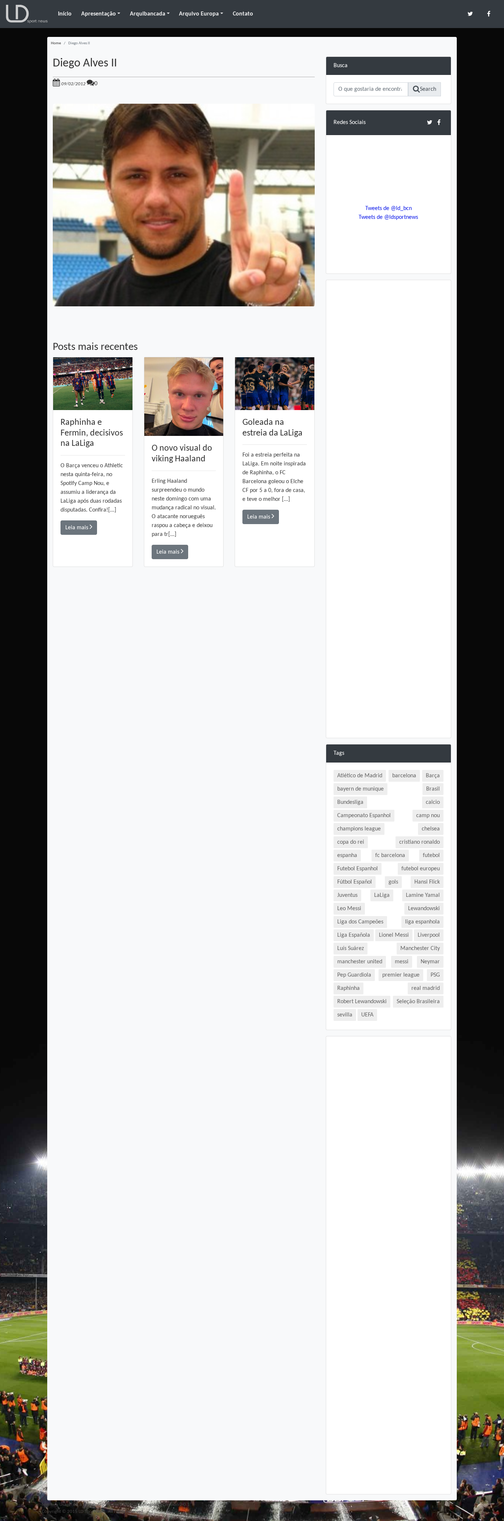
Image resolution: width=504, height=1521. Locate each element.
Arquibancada (147, 14)
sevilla (344, 1015)
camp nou (428, 816)
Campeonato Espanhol (364, 816)
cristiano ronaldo (419, 842)
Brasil (433, 789)
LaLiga (382, 895)
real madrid (425, 988)
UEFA (367, 1015)
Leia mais (77, 528)
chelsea (431, 829)
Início (65, 14)
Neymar (430, 962)
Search (428, 89)
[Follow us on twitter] (470, 13)
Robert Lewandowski (362, 1002)
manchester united (359, 962)
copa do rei (350, 842)
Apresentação (98, 14)
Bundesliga (350, 802)
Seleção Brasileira (418, 1002)
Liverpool (429, 935)
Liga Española (353, 935)
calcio (433, 802)
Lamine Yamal (423, 895)
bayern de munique (360, 789)
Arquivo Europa (199, 14)
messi (401, 962)
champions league (359, 829)
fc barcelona (390, 855)
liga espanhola (422, 922)
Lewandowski (424, 909)
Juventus (347, 895)
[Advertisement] (184, 671)
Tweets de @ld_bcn (388, 208)
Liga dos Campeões (360, 922)
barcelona (404, 776)
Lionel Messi (394, 935)
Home (56, 43)
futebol (431, 855)
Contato (243, 14)
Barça (433, 776)
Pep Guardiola (354, 975)
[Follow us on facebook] (488, 13)
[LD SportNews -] (27, 14)
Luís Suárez (350, 949)
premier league (401, 975)
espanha (347, 855)
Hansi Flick (427, 882)
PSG (435, 975)
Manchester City (420, 949)
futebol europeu (420, 869)
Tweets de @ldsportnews (388, 217)
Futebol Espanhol (357, 869)
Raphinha (348, 988)
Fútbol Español (354, 882)
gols (393, 882)
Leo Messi (349, 909)
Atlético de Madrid (359, 776)
